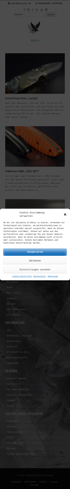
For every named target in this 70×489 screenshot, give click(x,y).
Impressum (53, 276)
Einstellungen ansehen (35, 269)
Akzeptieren (35, 252)
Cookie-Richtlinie (22, 276)
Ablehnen (35, 261)
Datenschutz (39, 276)
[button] (65, 214)
